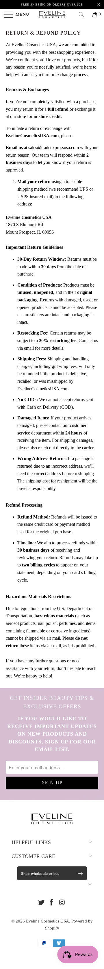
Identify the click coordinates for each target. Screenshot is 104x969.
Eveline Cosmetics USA (47, 921)
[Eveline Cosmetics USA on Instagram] (62, 903)
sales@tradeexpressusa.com (53, 147)
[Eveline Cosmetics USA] (52, 14)
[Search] (83, 14)
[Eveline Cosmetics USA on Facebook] (51, 903)
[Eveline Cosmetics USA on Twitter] (41, 903)
